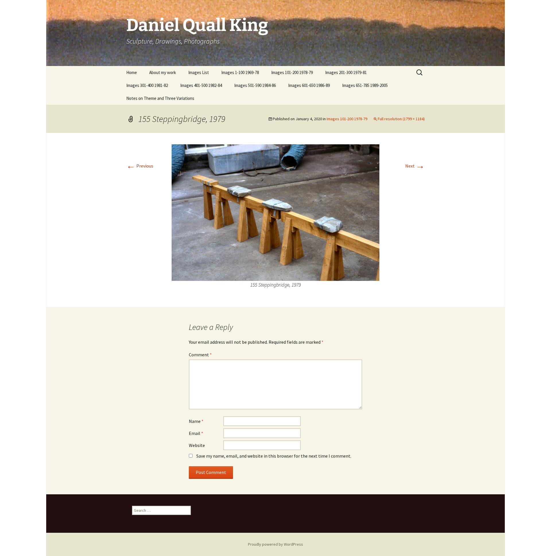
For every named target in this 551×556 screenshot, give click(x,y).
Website (197, 445)
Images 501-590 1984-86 (255, 85)
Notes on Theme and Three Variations (160, 98)
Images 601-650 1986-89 (309, 85)
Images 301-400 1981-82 (147, 85)
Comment (200, 354)
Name (196, 421)
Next (415, 166)
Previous (139, 166)
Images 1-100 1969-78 (240, 72)
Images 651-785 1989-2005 (365, 85)
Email (196, 433)
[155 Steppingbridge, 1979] (275, 212)
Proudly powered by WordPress (275, 544)
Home (131, 72)
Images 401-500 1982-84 (201, 85)
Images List (198, 72)
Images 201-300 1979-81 (346, 72)
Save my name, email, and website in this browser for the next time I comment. (273, 456)
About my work (162, 72)
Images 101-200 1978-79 (292, 72)
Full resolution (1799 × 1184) (401, 118)
